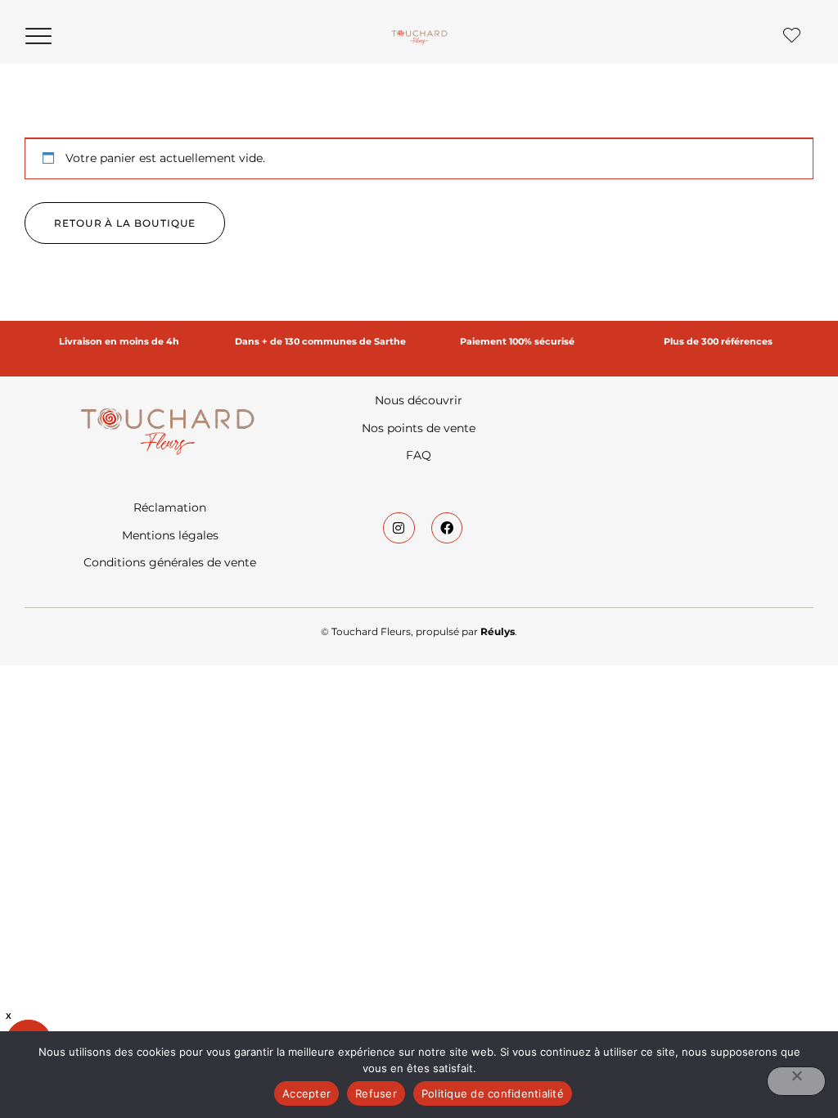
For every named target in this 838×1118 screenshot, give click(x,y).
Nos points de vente (418, 428)
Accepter (306, 1093)
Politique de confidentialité (492, 1093)
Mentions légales (170, 535)
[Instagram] (398, 527)
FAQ (418, 455)
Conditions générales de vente (169, 562)
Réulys (497, 631)
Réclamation (169, 507)
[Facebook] (446, 527)
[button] (38, 36)
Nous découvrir (418, 400)
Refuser (376, 1093)
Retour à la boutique (125, 223)
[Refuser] (796, 1081)
